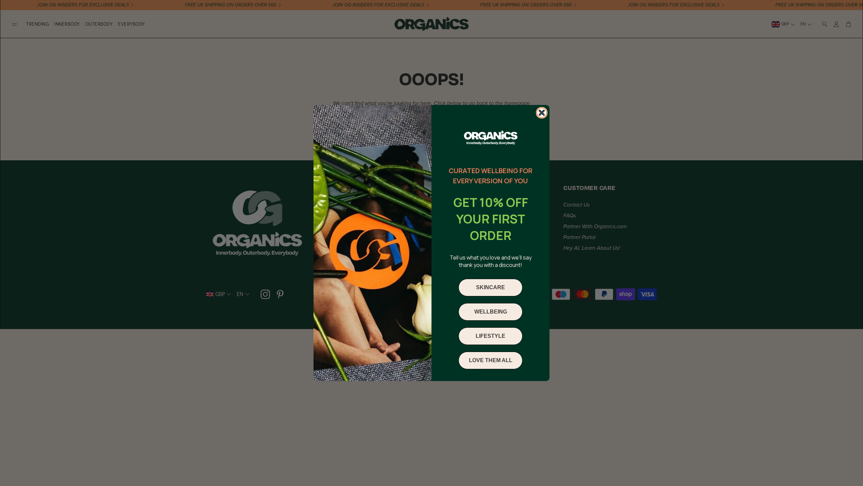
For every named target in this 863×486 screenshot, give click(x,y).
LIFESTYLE (490, 336)
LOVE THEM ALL (490, 360)
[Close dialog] (542, 113)
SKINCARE (490, 287)
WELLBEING (490, 312)
